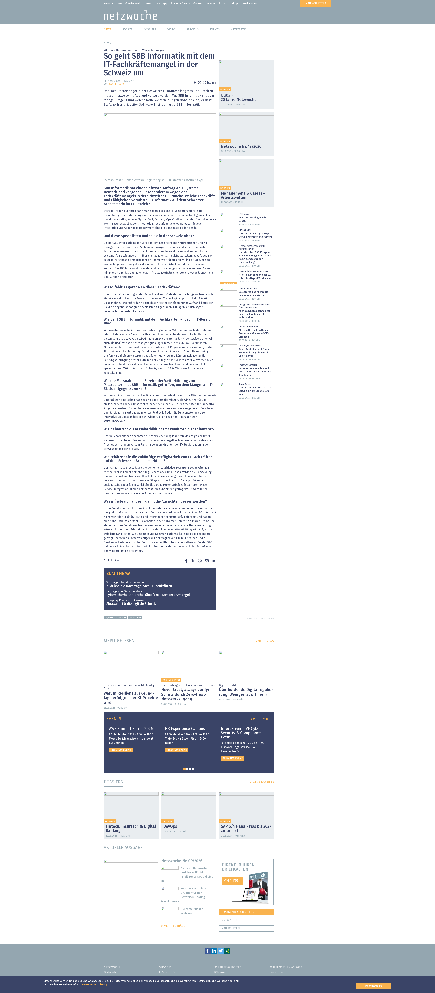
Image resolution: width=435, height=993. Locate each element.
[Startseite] (130, 16)
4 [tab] (193, 769)
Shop (235, 3)
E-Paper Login (167, 972)
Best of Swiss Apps (157, 3)
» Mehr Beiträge (173, 926)
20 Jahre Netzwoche (115, 618)
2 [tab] (187, 769)
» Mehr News (264, 641)
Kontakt (108, 3)
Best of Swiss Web (129, 3)
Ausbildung (135, 618)
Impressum (277, 972)
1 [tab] (184, 769)
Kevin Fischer (117, 83)
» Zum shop (229, 920)
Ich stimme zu (373, 986)
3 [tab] (190, 769)
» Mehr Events (260, 719)
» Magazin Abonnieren (238, 912)
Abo (224, 3)
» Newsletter (315, 3)
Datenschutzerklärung (93, 984)
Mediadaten (250, 3)
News (107, 43)
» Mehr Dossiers (262, 782)
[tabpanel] (133, 739)
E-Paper (212, 3)
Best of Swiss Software (188, 3)
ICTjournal (220, 972)
